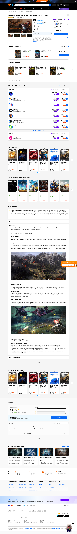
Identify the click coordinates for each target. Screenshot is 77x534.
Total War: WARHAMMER (28, 11)
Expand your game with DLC (15, 62)
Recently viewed (14, 80)
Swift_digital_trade (17, 120)
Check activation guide (40, 20)
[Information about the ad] (58, 21)
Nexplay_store (16, 93)
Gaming (12, 11)
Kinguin (14, 98)
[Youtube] (59, 521)
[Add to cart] (67, 94)
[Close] (75, 1)
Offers (9, 80)
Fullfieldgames (16, 137)
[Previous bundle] (66, 46)
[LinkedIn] (68, 521)
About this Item (21, 80)
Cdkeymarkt (15, 109)
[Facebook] (57, 521)
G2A (9, 11)
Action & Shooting (21, 11)
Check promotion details (12, 499)
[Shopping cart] (67, 5)
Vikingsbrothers (16, 114)
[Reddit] (63, 521)
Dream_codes (59, 23)
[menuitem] (10, 9)
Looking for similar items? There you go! (19, 177)
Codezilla (14, 125)
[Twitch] (61, 521)
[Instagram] (65, 521)
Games (16, 11)
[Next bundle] (68, 46)
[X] (66, 521)
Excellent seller (16, 94)
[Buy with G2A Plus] (58, 94)
